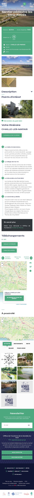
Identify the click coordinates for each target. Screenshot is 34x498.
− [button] (2, 266)
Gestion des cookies (24, 483)
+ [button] (2, 263)
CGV (26, 481)
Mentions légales (18, 481)
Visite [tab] (28, 343)
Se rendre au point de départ (12, 135)
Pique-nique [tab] (21, 348)
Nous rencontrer (17, 457)
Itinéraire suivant (26, 258)
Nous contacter (17, 452)
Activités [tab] (7, 343)
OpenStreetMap (23, 304)
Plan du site (8, 481)
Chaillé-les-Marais (17, 228)
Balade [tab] (11, 348)
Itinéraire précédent (8, 258)
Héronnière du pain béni (13, 121)
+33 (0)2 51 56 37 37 (18, 440)
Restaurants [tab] (18, 343)
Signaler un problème (10, 244)
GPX (4, 239)
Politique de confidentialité (9, 483)
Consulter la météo (9, 250)
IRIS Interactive (21, 485)
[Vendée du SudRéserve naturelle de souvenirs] (4, 4)
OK (29, 425)
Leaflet (17, 304)
